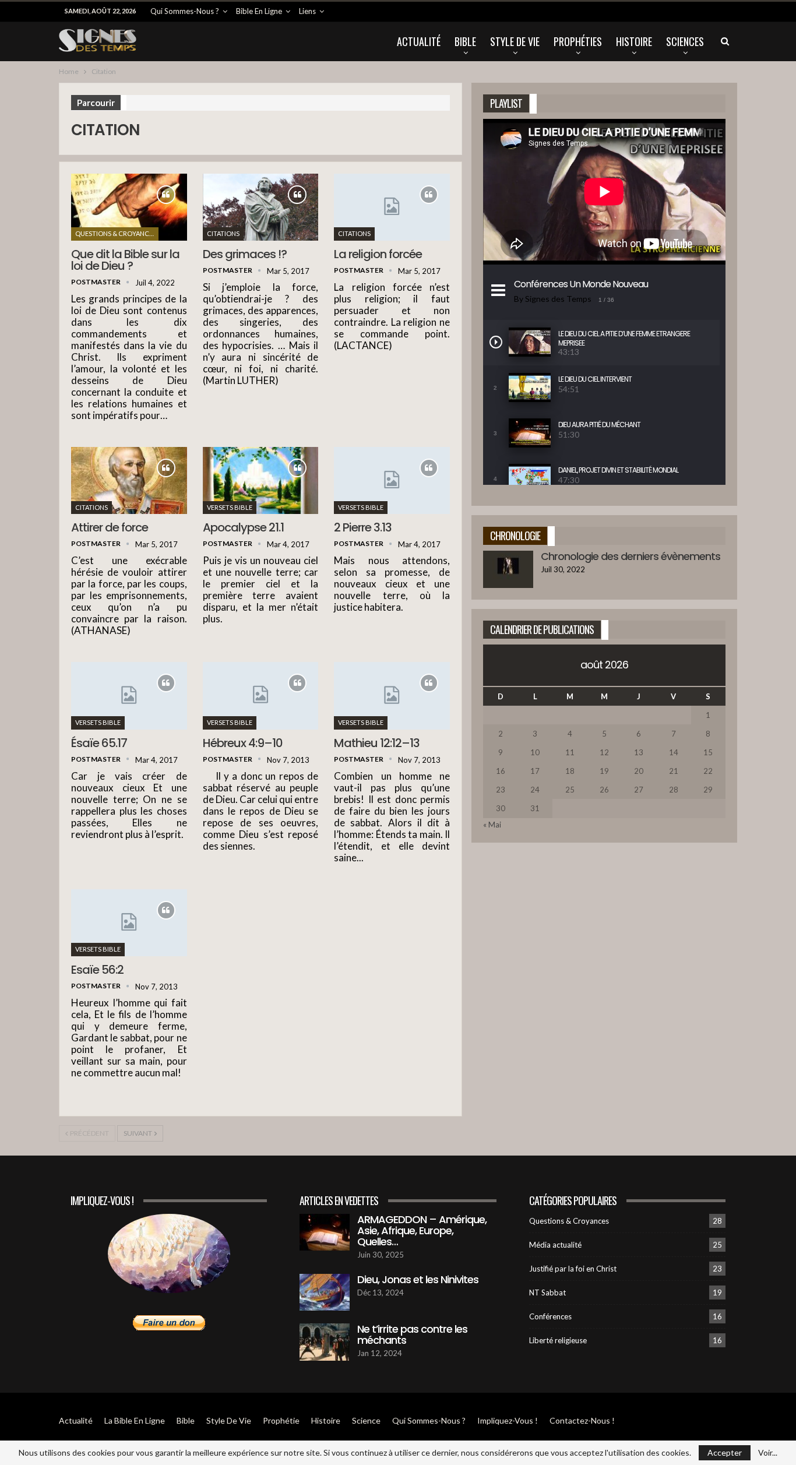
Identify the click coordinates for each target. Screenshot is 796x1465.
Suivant (138, 1133)
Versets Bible (229, 507)
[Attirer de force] (129, 480)
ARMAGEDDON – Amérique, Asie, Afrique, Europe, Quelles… (422, 1230)
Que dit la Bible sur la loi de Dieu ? (125, 260)
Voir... (767, 1453)
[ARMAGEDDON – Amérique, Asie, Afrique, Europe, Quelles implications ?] (325, 1232)
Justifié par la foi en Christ (573, 1268)
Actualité (419, 41)
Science (366, 1420)
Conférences (550, 1316)
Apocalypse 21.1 (243, 527)
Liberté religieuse (558, 1340)
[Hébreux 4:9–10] (261, 695)
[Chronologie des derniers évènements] (508, 569)
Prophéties (578, 41)
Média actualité (555, 1244)
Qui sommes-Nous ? (184, 11)
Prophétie (281, 1420)
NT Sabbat (547, 1292)
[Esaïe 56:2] (129, 922)
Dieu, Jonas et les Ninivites (417, 1279)
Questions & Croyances (115, 233)
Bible (465, 41)
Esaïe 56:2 (97, 970)
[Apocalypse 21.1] (261, 480)
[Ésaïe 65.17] (129, 695)
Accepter (724, 1452)
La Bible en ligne (134, 1420)
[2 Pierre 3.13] (392, 480)
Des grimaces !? (245, 254)
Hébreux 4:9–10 (243, 743)
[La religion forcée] (392, 207)
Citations (223, 233)
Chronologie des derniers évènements (630, 556)
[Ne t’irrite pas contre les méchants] (325, 1342)
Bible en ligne (259, 11)
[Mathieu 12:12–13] (392, 695)
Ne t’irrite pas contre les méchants (412, 1334)
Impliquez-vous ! (507, 1420)
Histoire (634, 41)
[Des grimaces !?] (261, 207)
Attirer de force (109, 527)
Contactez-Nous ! (582, 1420)
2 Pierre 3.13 (363, 527)
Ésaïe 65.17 (99, 743)
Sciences (685, 41)
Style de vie (515, 41)
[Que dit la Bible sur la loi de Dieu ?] (129, 207)
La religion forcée (378, 254)
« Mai (492, 824)
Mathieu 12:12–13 (377, 743)
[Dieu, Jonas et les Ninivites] (325, 1292)
